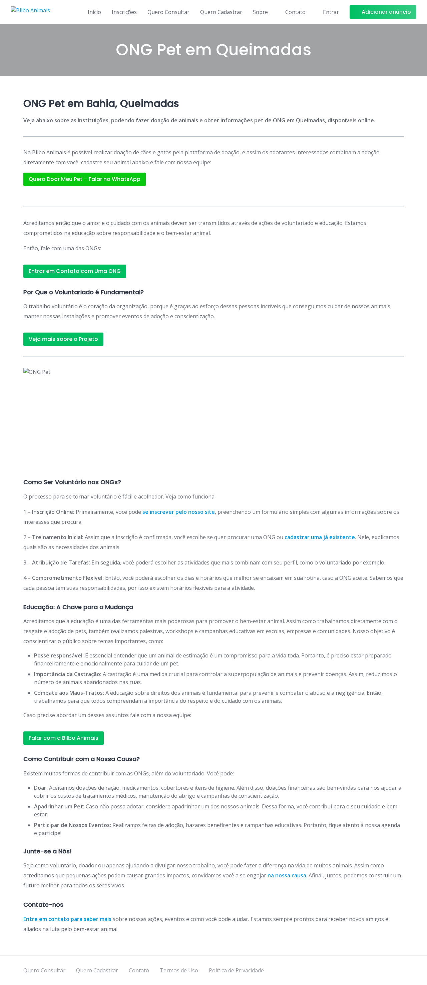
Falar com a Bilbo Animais (63, 738)
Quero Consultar (168, 12)
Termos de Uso (179, 970)
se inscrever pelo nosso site (178, 511)
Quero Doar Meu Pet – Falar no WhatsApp (84, 179)
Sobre (260, 12)
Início (94, 12)
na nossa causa (287, 875)
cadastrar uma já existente (320, 537)
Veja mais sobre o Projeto (63, 339)
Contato (295, 12)
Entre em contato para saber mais (67, 919)
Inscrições (124, 12)
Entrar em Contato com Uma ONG (75, 271)
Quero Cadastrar (221, 12)
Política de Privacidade (236, 970)
